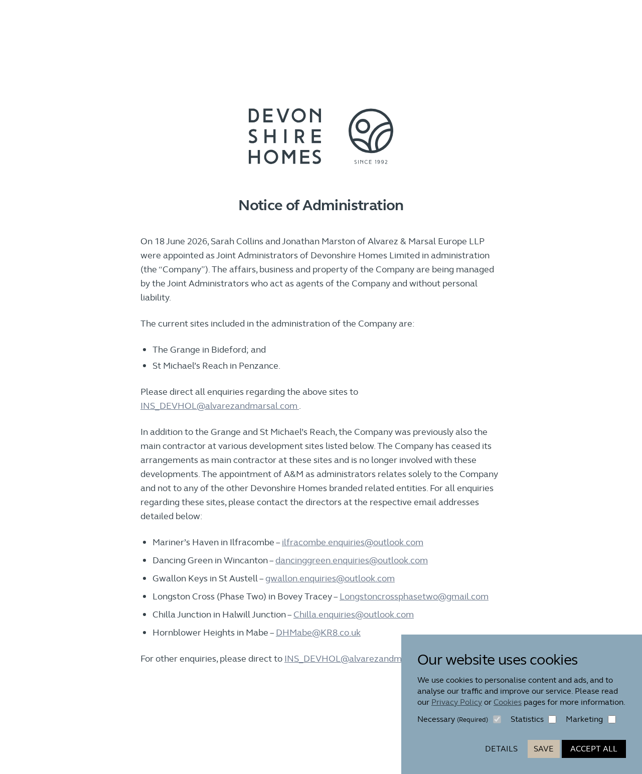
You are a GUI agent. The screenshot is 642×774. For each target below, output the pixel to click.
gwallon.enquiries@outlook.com (330, 578)
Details (501, 748)
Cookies (508, 702)
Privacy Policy (456, 702)
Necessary (452, 719)
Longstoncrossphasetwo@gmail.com (414, 596)
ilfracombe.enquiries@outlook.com (352, 542)
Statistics (527, 719)
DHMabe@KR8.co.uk (318, 632)
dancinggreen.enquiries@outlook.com (351, 560)
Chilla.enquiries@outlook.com (353, 614)
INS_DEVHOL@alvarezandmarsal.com (219, 405)
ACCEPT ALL (593, 748)
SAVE (544, 748)
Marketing (584, 719)
